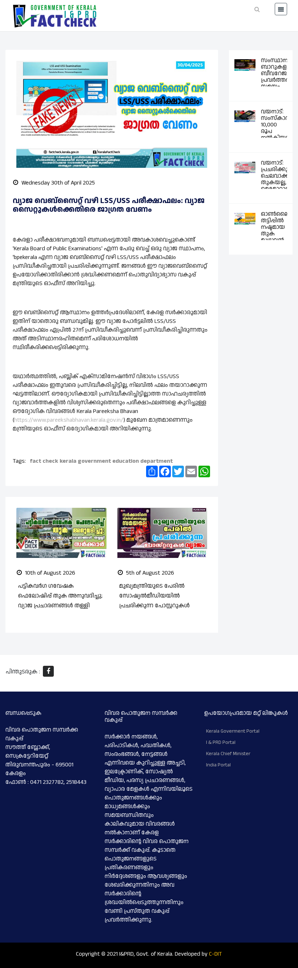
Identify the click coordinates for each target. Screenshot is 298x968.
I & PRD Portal (220, 742)
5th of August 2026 (149, 573)
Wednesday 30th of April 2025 (57, 183)
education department (142, 461)
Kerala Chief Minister (228, 753)
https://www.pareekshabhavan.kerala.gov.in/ (68, 420)
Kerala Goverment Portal (232, 731)
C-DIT (215, 954)
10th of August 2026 (49, 573)
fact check (44, 461)
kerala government (85, 461)
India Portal (218, 765)
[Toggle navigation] (281, 9)
